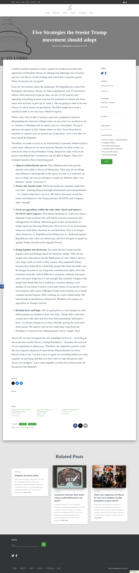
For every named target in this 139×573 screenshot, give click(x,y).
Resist (17, 427)
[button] (59, 13)
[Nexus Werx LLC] (69, 7)
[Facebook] (2, 286)
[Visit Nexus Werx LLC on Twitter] (102, 74)
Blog (39, 2)
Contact (27, 2)
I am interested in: (106, 135)
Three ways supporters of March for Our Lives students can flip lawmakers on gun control (109, 498)
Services (18, 2)
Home (12, 2)
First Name (104, 107)
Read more (27, 492)
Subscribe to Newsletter (108, 102)
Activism (22, 424)
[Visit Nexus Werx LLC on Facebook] (106, 74)
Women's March (29, 427)
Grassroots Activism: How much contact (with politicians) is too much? (69, 498)
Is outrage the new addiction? (70, 409)
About (22, 2)
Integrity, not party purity (27, 475)
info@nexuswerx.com (107, 86)
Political (32, 424)
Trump (22, 427)
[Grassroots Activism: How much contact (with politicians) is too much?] (69, 476)
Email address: (105, 126)
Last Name (104, 116)
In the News (33, 2)
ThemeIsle (124, 568)
